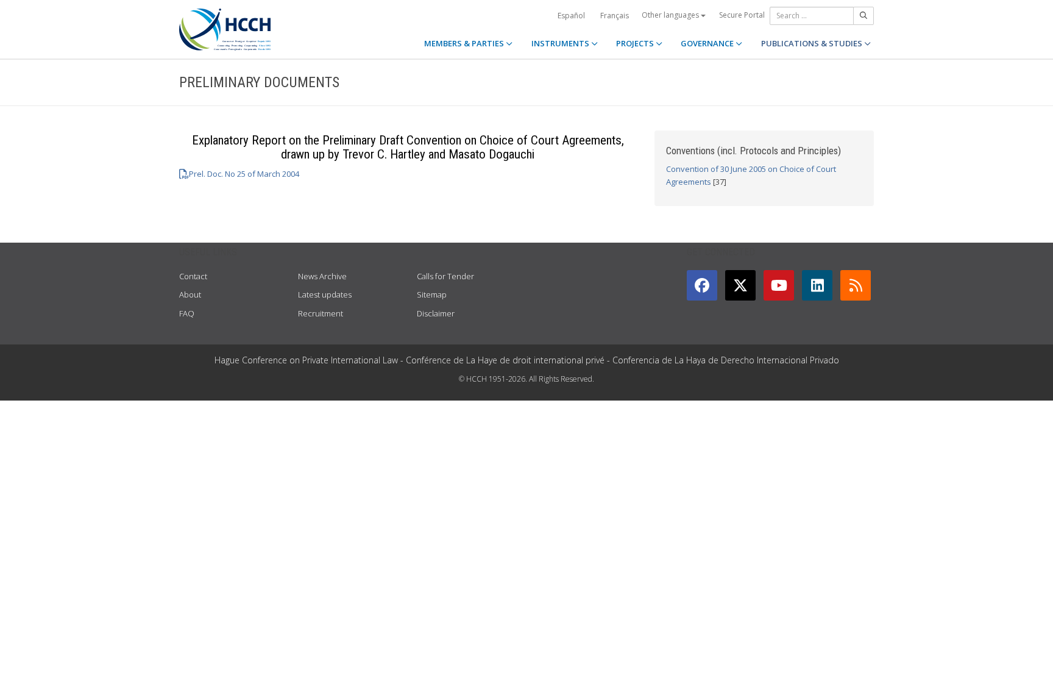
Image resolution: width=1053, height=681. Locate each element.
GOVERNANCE (708, 43)
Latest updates (325, 294)
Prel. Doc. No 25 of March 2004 (244, 173)
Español (571, 15)
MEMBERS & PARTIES (465, 43)
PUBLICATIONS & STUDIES (812, 43)
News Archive (322, 276)
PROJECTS (636, 43)
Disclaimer (436, 313)
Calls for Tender (445, 276)
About (190, 294)
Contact (193, 276)
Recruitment (320, 313)
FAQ (186, 313)
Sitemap (432, 294)
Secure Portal (742, 15)
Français (614, 15)
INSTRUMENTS (561, 43)
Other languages (671, 15)
